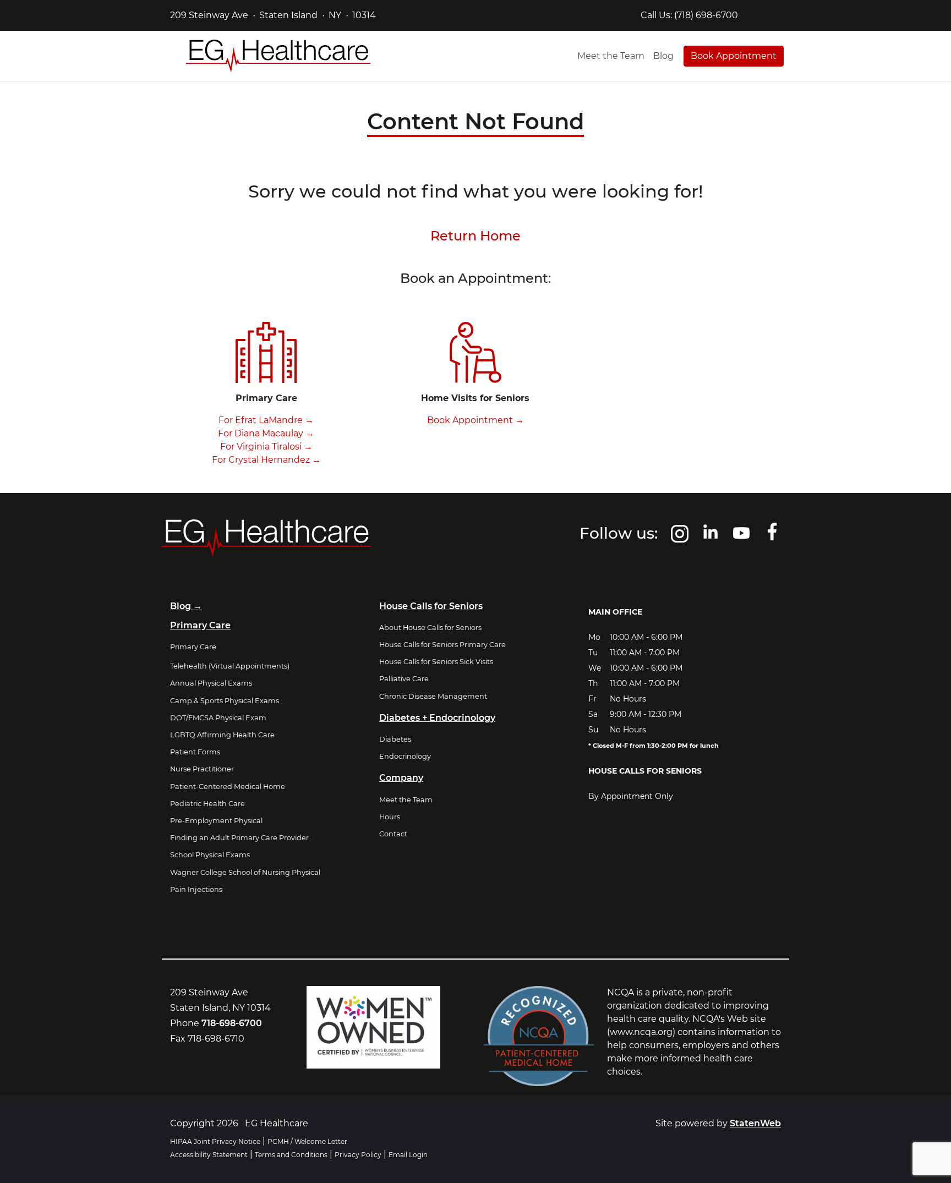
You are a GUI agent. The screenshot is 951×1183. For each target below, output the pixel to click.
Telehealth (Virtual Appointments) (229, 666)
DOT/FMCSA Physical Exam (218, 718)
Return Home (475, 236)
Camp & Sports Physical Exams (224, 701)
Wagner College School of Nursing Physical (245, 872)
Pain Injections (196, 889)
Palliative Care (404, 679)
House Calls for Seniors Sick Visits (436, 662)
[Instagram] (679, 538)
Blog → (186, 606)
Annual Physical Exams (211, 683)
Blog (663, 56)
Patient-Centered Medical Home (227, 786)
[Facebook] (772, 538)
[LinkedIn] (710, 538)
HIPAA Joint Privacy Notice (215, 1141)
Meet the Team (610, 56)
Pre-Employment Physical (216, 821)
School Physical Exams (210, 855)
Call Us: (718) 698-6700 (689, 15)
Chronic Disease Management (433, 696)
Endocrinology (405, 756)
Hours (389, 817)
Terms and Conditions (291, 1155)
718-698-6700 (231, 1023)
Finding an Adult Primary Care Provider (239, 838)
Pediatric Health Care (207, 803)
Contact (393, 834)
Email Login (408, 1155)
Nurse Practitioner (202, 769)
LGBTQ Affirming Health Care (222, 735)
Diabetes (395, 739)
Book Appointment (734, 56)
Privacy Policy (358, 1155)
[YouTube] (741, 538)
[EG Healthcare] (278, 56)
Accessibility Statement (209, 1155)
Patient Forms (195, 752)
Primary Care (193, 647)
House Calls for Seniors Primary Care (442, 644)
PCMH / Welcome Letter (307, 1141)
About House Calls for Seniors (430, 627)
